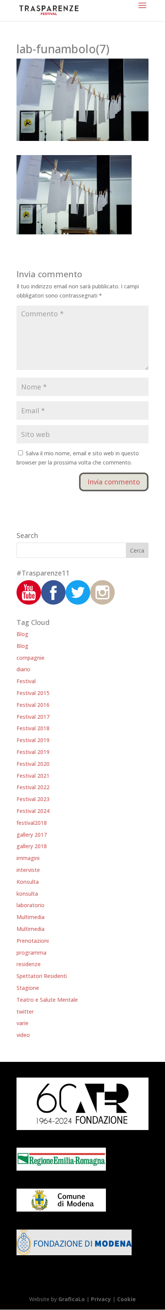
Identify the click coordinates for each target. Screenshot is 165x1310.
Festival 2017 (33, 716)
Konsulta (27, 881)
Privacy (101, 1299)
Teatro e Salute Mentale (47, 999)
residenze (28, 964)
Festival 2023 (33, 799)
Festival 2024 (33, 810)
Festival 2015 (33, 693)
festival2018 (31, 822)
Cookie (126, 1299)
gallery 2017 (31, 834)
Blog (22, 634)
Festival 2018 (33, 728)
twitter (25, 1011)
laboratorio (30, 905)
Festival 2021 (33, 775)
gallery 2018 (31, 846)
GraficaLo (72, 1299)
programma (31, 952)
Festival (26, 681)
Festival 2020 (33, 763)
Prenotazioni (32, 940)
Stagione (27, 987)
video (23, 1035)
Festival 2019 (33, 740)
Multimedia (30, 917)
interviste (28, 869)
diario (23, 669)
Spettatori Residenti (41, 976)
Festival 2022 (33, 787)
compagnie (30, 657)
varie (22, 1023)
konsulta (27, 893)
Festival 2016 (33, 704)
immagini (28, 858)
